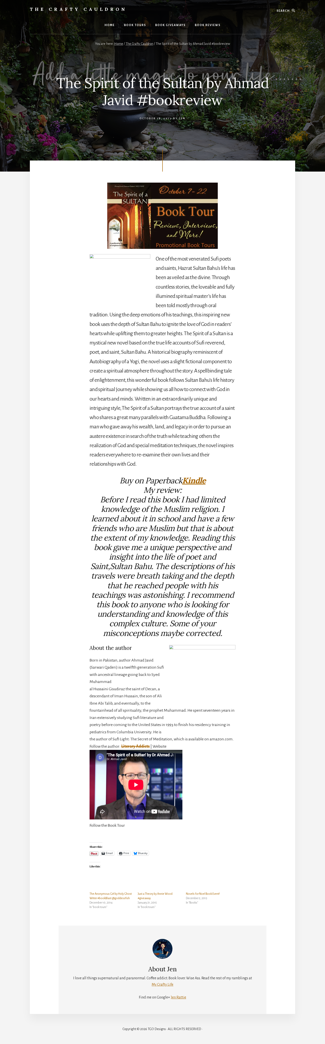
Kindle (194, 480)
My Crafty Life (162, 985)
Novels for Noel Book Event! (203, 893)
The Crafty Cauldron (78, 9)
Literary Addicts (135, 746)
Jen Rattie (178, 997)
